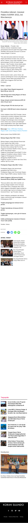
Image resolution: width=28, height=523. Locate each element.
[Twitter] (11, 232)
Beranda (5, 516)
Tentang (21, 516)
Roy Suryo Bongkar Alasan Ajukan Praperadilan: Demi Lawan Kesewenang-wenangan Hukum (19, 253)
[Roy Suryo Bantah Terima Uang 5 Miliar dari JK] (7, 262)
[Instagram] (12, 510)
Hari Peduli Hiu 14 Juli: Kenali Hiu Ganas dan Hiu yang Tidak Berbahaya (17, 426)
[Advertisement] (14, 330)
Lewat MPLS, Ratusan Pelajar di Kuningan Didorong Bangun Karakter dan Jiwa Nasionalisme (17, 411)
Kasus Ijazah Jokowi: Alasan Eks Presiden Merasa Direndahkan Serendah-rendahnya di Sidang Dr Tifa (19, 244)
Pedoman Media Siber (13, 516)
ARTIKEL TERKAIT (6, 238)
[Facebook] (8, 232)
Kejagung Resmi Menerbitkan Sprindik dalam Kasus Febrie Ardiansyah (16, 418)
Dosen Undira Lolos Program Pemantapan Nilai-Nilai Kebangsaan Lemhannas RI (16, 403)
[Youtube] (19, 510)
